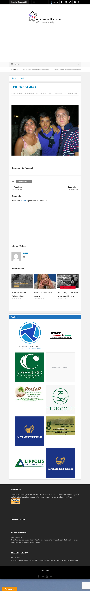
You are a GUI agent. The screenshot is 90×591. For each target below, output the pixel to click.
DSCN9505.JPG (73, 188)
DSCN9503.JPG (16, 188)
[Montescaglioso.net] (45, 16)
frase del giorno (15, 558)
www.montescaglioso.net (24, 182)
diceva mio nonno (16, 538)
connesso (24, 200)
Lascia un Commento (55, 93)
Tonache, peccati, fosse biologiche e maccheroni (55, 69)
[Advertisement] (45, 40)
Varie (22, 78)
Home (13, 78)
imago (25, 253)
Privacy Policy (45, 570)
